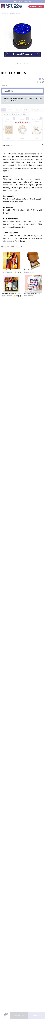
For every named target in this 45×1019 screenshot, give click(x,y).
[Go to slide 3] (24, 63)
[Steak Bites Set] (33, 262)
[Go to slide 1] (17, 63)
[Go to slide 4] (27, 63)
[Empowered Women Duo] (33, 286)
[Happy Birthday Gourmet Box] (11, 286)
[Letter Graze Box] (11, 262)
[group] (22, 38)
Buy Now (36, 1015)
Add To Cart (19, 1015)
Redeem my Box (37, 6)
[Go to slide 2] (20, 63)
